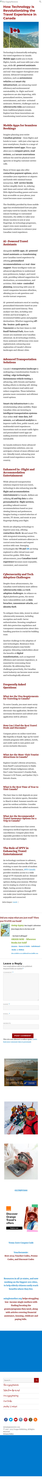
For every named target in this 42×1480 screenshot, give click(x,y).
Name (6, 1004)
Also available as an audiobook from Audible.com (24, 953)
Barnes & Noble (24, 946)
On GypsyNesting (10, 1395)
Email (6, 1014)
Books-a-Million (18, 950)
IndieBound (35, 946)
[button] (40, 2)
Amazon (14, 946)
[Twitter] (10, 1419)
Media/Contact (10, 1406)
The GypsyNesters (11, 1385)
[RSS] (35, 1419)
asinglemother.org (12, 1298)
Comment (8, 972)
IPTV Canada (29, 869)
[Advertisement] (21, 1351)
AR (27, 548)
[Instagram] (20, 1419)
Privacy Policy (8, 1434)
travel (15, 902)
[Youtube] (15, 1419)
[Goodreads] (30, 1419)
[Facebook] (5, 1419)
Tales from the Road (11, 1390)
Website (7, 1023)
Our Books (7, 1401)
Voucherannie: (21, 1252)
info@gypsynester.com (11, 1427)
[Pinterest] (25, 1419)
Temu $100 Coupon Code (21, 1242)
